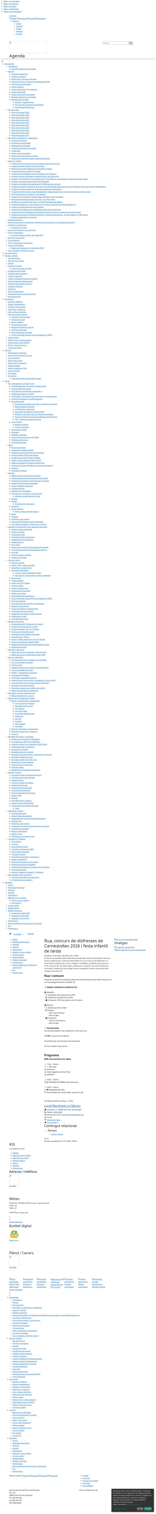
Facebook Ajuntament (41, 1285)
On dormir (17, 1435)
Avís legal (86, 1483)
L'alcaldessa (17, 1300)
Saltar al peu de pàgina (12, 11)
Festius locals (18, 1397)
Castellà (19, 26)
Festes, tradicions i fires (22, 1428)
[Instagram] (41, 18)
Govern (16, 1302)
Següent (19, 1222)
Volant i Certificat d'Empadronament (27, 1359)
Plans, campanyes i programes (25, 1330)
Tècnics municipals (20, 1323)
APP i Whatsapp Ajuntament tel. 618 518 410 (57, 1283)
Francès (19, 34)
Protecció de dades (20, 1333)
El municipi (13, 1379)
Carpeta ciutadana (20, 1366)
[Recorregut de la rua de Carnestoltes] (130, 950)
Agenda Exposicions (21, 1158)
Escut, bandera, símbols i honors (26, 1336)
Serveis (15, 1346)
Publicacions (18, 962)
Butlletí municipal (20, 960)
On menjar (17, 1433)
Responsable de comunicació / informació (29, 1466)
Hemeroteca (18, 973)
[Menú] (2, 61)
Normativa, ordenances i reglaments (27, 1307)
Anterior (12, 1222)
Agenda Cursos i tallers (22, 952)
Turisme (12, 1410)
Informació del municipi (22, 1394)
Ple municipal (18, 1305)
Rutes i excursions (20, 1420)
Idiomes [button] (16, 21)
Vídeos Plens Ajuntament (14, 1285)
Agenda (31, 934)
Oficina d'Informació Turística (24, 1415)
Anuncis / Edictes (19, 1310)
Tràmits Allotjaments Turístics (24, 1364)
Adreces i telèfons (20, 1382)
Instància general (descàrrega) (25, 1361)
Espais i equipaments (21, 1384)
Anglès (18, 29)
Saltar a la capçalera (11, 1)
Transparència (18, 1328)
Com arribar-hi (53, 1122)
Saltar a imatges (9, 6)
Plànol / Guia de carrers (22, 1405)
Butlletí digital (18, 957)
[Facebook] (22, 18)
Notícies (16, 944)
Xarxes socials (18, 955)
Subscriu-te (13, 1240)
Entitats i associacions (21, 1387)
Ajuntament (14, 1297)
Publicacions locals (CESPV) (23, 1402)
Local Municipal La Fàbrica (62, 1106)
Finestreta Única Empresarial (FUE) (26, 1374)
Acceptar (148, 1509)
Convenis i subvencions (22, 1318)
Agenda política (19, 1160)
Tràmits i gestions (20, 1356)
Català (18, 23)
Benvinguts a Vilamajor (22, 1412)
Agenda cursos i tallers (22, 1155)
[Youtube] (31, 18)
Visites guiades (19, 1425)
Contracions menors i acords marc (26, 1320)
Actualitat (18, 934)
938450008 (58, 1112)
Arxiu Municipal (19, 1377)
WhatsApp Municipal (21, 942)
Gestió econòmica (20, 1313)
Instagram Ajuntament (27, 1285)
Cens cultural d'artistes (22, 1392)
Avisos (15, 939)
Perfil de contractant (21, 1325)
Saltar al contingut (10, 4)
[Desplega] (23, 934)
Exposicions (17, 950)
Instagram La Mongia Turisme (98, 1285)
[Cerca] (131, 43)
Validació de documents (22, 1354)
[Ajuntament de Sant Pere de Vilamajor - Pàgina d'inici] (28, 47)
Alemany (19, 31)
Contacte (12, 16)
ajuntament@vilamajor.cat (73, 1115)
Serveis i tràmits (15, 1338)
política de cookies (133, 1504)
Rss (14, 970)
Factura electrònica (20, 1371)
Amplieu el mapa (53, 1120)
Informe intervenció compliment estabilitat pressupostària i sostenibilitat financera (46, 1315)
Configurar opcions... (120, 1509)
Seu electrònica (19, 1341)
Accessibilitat (88, 1486)
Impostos (16, 1369)
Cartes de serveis (19, 1348)
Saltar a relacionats (11, 9)
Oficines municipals (20, 1343)
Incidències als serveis (21, 1351)
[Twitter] (13, 18)
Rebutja (140, 1509)
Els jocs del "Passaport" (22, 1423)
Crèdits (85, 1475)
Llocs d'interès (18, 1430)
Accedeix (12, 1186)
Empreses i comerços (21, 1389)
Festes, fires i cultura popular (24, 1400)
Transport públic (19, 1407)
